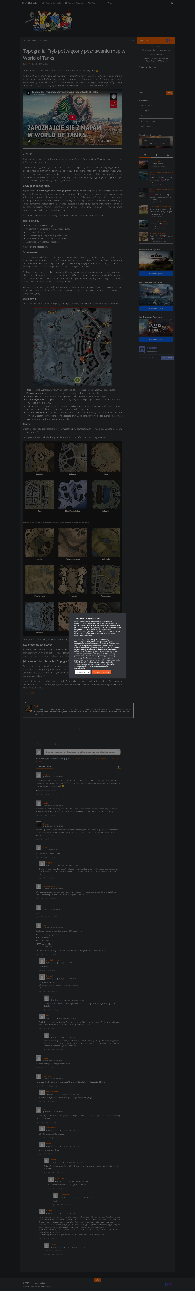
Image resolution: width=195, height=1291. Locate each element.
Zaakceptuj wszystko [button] (101, 672)
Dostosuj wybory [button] (83, 672)
